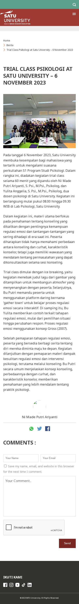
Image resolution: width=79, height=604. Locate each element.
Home (6, 40)
